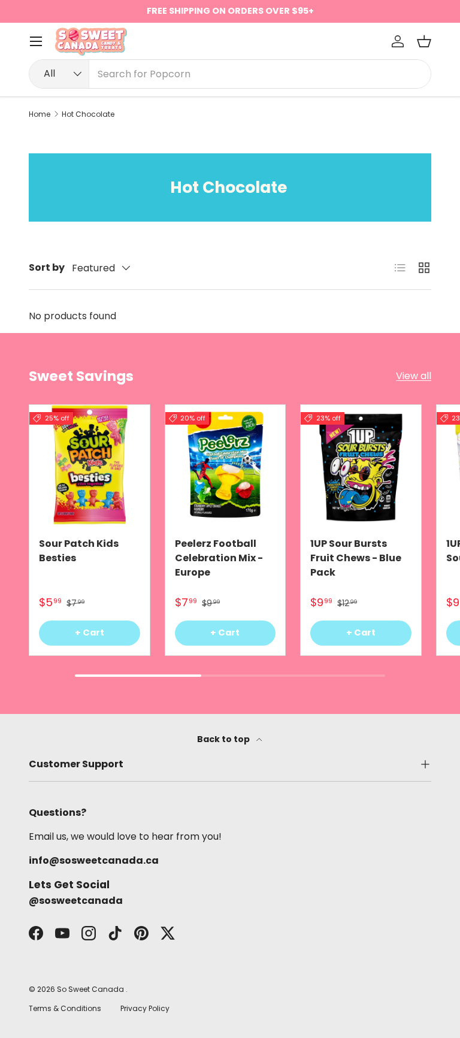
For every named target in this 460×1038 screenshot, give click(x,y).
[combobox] (230, 74)
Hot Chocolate (88, 114)
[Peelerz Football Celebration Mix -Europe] (225, 465)
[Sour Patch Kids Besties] (89, 465)
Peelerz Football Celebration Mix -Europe (219, 558)
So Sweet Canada (91, 989)
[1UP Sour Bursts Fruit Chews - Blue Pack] (361, 465)
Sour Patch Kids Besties (79, 551)
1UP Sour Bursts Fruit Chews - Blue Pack (355, 558)
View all (413, 376)
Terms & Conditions (65, 1008)
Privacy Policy (145, 1008)
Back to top (224, 739)
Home (39, 114)
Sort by (47, 267)
